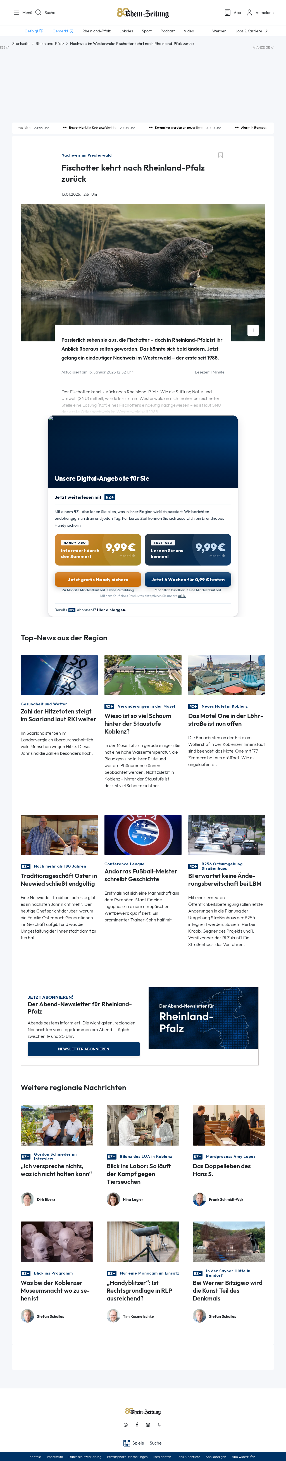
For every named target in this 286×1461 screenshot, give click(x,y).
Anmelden (265, 12)
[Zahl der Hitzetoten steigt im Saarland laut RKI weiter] (59, 675)
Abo (237, 12)
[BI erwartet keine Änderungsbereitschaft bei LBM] (226, 835)
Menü (25, 12)
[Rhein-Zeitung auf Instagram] (148, 1425)
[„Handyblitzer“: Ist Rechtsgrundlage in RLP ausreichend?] (143, 1241)
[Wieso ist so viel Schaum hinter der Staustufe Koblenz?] (143, 675)
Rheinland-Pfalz (50, 43)
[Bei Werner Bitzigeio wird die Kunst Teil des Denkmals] (229, 1241)
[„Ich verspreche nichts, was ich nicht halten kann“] (57, 1124)
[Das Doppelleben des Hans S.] (229, 1124)
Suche (50, 12)
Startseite (21, 43)
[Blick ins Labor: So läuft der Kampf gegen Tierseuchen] (143, 1124)
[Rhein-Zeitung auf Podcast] (159, 1425)
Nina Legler (133, 1199)
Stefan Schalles (50, 1316)
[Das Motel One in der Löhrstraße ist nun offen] (226, 675)
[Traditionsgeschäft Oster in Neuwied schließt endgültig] (59, 835)
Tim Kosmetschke (138, 1316)
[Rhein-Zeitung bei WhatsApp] (125, 1425)
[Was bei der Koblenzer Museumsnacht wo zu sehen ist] (57, 1241)
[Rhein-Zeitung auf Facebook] (137, 1425)
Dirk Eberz (46, 1199)
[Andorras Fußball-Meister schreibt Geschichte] (143, 835)
